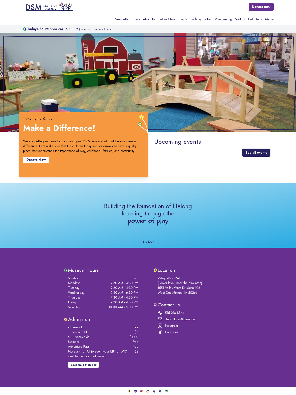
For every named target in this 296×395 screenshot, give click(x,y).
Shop (136, 19)
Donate (261, 6)
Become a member (83, 365)
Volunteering (223, 19)
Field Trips (255, 19)
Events (183, 19)
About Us (149, 19)
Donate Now (36, 159)
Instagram (171, 325)
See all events (256, 152)
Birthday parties (201, 19)
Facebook (171, 332)
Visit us (240, 19)
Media (269, 19)
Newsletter (122, 19)
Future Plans (167, 19)
